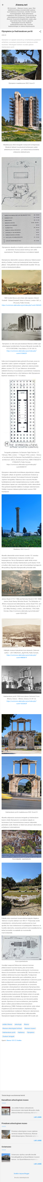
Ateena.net (21, 4)
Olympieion (30, 1032)
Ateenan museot (30, 1028)
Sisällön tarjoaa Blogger (21, 1173)
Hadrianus (21, 1032)
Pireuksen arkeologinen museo (14, 1123)
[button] (40, 31)
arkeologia (18, 1024)
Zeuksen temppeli (8, 1036)
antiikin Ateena (7, 1024)
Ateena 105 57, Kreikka (13, 1040)
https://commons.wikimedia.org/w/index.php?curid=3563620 (21, 305)
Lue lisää (37, 1117)
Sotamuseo (6, 1147)
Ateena (26, 1024)
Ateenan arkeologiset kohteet (12, 1028)
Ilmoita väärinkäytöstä (21, 1177)
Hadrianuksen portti (8, 1032)
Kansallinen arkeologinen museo (15, 1100)
